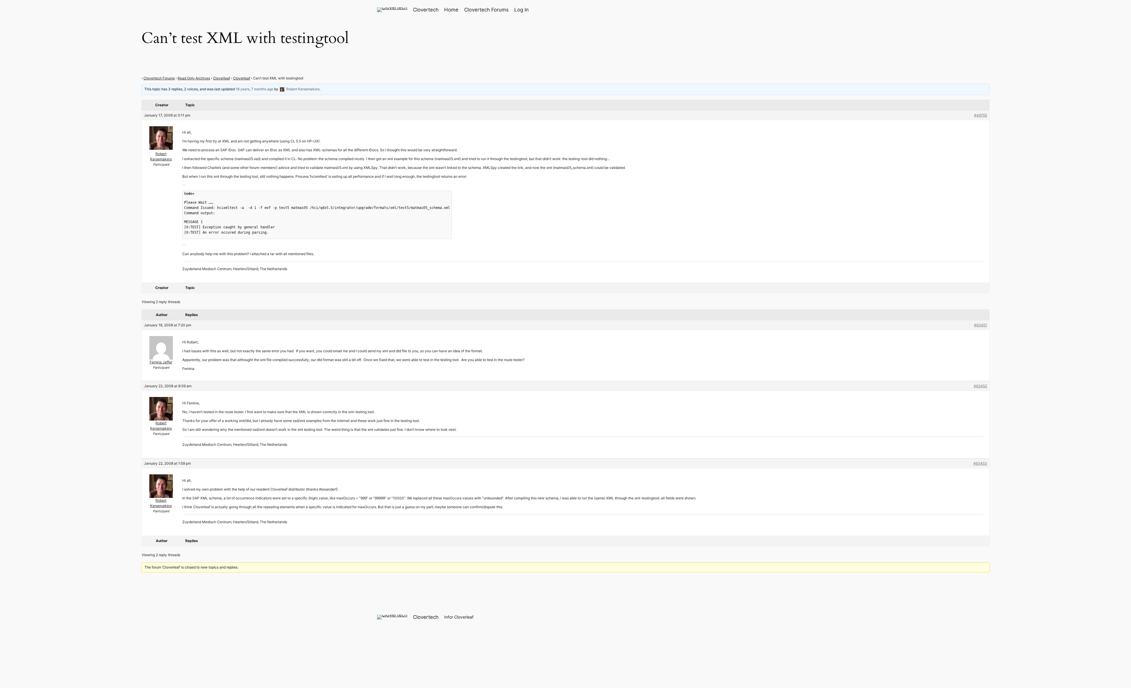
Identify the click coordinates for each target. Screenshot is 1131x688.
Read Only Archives (194, 78)
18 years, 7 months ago (254, 89)
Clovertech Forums (159, 78)
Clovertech (426, 10)
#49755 (980, 115)
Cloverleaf (221, 78)
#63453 (980, 463)
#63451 (980, 325)
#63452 (980, 386)
